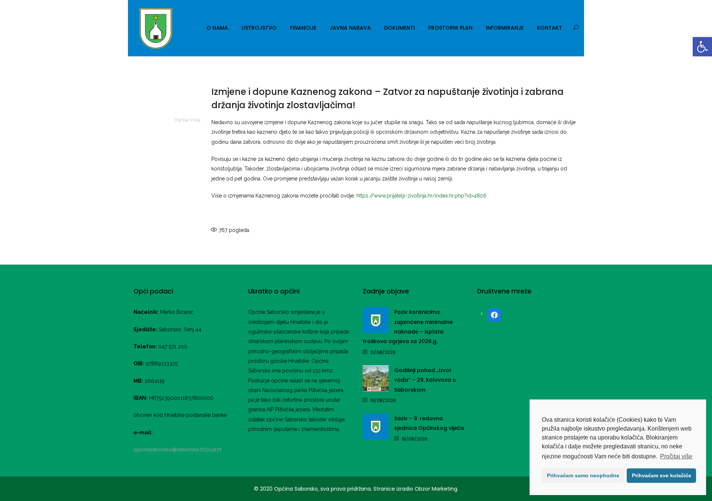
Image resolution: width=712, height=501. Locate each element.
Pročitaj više (676, 456)
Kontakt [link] (549, 27)
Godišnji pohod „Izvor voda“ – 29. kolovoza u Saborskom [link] (425, 380)
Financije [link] (303, 27)
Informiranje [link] (505, 27)
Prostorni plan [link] (450, 27)
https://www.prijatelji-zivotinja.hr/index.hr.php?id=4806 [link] (421, 196)
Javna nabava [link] (350, 27)
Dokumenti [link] (399, 27)
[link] (702, 46)
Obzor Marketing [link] (436, 488)
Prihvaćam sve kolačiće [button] (661, 475)
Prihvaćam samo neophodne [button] (583, 475)
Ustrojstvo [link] (259, 27)
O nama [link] (217, 27)
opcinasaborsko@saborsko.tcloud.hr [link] (178, 449)
